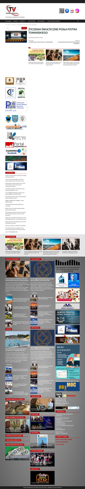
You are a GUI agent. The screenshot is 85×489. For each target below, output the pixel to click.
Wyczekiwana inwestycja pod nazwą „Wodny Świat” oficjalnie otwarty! (17, 339)
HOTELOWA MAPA (32, 21)
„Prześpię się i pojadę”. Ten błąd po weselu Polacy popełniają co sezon (71, 244)
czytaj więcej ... (9, 294)
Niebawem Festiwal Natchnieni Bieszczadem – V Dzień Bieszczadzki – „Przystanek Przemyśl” (8, 377)
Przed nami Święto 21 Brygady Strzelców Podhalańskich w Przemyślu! (8, 385)
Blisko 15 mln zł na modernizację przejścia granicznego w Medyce (8, 370)
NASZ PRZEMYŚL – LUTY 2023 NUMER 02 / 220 (42, 441)
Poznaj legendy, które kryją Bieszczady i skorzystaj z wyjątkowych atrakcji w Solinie (8, 315)
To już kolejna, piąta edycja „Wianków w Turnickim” (33, 306)
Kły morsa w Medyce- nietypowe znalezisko (15, 225)
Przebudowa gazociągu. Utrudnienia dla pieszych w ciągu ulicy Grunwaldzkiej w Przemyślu (8, 393)
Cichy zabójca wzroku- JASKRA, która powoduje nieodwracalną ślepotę (42, 405)
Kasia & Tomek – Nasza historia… (42, 423)
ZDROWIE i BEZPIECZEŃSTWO (53, 21)
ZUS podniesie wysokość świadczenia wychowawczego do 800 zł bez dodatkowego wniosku (16, 457)
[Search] (78, 21)
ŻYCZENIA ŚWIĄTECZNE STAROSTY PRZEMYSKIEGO (40, 41)
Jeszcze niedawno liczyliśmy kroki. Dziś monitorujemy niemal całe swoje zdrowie (54, 55)
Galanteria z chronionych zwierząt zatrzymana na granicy (17, 408)
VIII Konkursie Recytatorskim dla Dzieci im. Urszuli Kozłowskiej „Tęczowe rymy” (42, 478)
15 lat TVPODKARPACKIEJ (11, 231)
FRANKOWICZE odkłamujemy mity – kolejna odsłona (17, 426)
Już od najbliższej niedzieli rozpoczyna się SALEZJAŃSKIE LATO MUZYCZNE (42, 269)
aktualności (15, 21)
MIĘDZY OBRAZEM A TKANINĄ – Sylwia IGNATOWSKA (33, 298)
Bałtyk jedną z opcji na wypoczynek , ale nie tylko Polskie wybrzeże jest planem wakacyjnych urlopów (71, 55)
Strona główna (8, 21)
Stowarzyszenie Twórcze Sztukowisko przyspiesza (42, 460)
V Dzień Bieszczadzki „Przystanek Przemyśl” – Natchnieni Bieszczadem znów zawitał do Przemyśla (15, 214)
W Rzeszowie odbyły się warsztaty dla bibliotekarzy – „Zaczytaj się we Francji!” (8, 323)
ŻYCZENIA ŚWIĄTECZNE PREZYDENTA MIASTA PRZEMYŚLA (69, 42)
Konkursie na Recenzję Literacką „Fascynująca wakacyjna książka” (36, 55)
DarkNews (50, 487)
